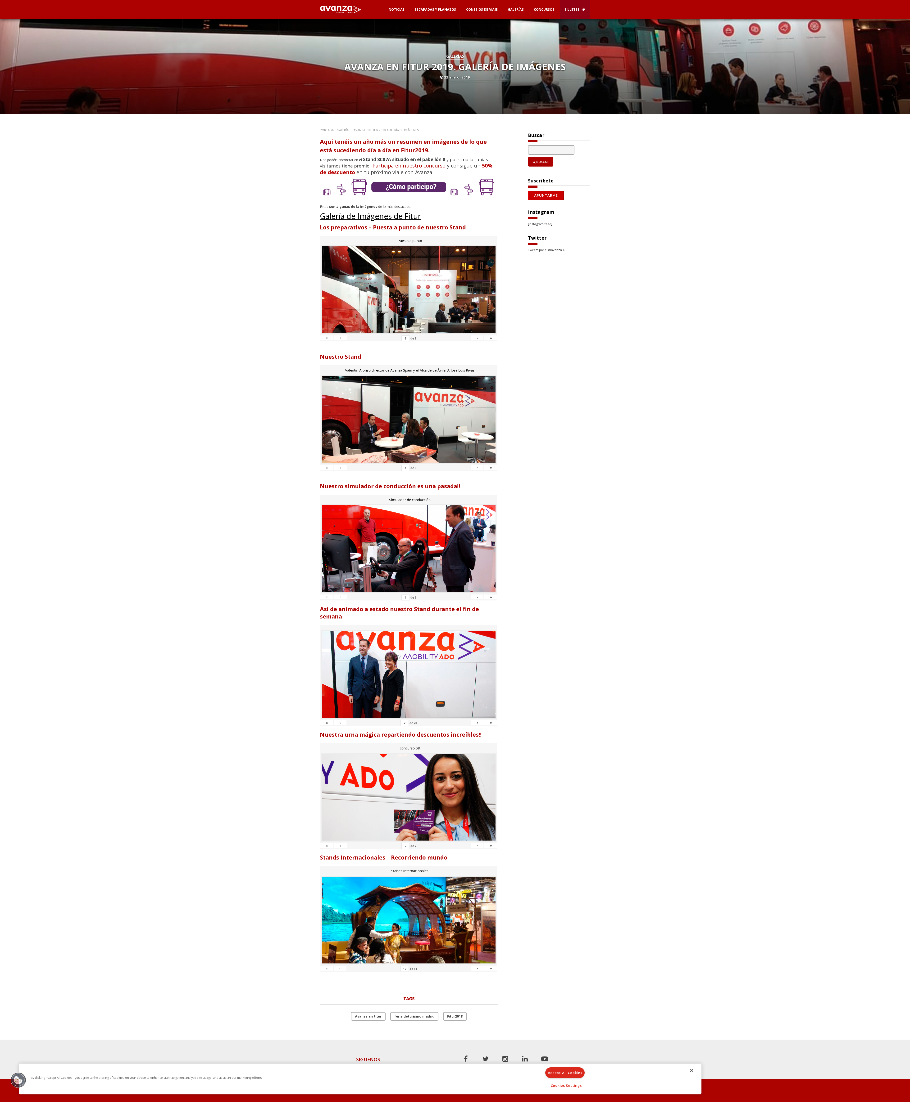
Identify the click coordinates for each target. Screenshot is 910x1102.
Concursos (544, 9)
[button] (18, 1080)
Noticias (397, 9)
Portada (327, 130)
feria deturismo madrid (414, 1016)
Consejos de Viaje (482, 9)
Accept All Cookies (565, 1072)
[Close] (691, 1070)
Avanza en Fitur (368, 1016)
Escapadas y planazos (435, 9)
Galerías (516, 9)
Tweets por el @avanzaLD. (547, 250)
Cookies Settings (566, 1085)
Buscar (542, 162)
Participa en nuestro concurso (409, 165)
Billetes (572, 9)
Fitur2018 (455, 1016)
